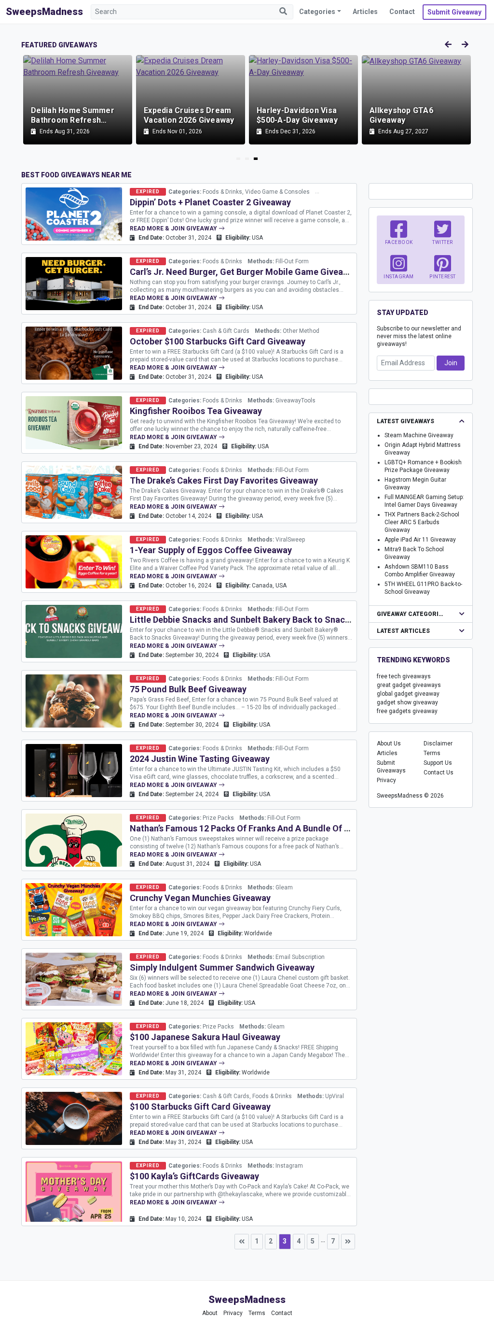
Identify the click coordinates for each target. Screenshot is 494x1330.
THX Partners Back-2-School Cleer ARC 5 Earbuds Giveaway (421, 522)
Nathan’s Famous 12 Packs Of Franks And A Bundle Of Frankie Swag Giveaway (284, 828)
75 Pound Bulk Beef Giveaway (188, 689)
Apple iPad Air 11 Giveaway (420, 539)
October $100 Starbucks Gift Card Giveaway (217, 341)
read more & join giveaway (174, 228)
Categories (317, 11)
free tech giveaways (404, 676)
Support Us (438, 762)
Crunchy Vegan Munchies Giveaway (200, 898)
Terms (432, 753)
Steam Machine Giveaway (418, 435)
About (210, 1313)
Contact (402, 11)
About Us (389, 743)
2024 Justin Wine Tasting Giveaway (200, 759)
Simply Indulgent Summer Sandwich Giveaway (222, 967)
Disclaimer (438, 743)
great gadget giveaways (409, 685)
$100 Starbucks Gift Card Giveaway (200, 1106)
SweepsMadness (44, 11)
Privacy (386, 780)
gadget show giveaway (407, 702)
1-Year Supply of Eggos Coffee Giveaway (211, 550)
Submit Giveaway (454, 12)
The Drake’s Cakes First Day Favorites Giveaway (224, 480)
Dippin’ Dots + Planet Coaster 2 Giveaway (210, 202)
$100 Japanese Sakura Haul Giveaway (205, 1037)
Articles (365, 11)
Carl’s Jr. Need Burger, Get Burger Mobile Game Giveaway (244, 272)
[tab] (238, 158)
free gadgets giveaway (407, 711)
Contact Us (438, 772)
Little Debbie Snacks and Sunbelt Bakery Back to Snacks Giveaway (262, 620)
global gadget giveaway (408, 693)
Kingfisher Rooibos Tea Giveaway (196, 411)
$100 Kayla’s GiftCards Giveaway (194, 1176)
